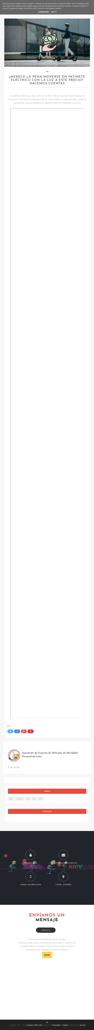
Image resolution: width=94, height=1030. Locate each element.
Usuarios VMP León (34, 1025)
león (27, 799)
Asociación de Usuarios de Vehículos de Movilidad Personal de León (49, 755)
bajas (11, 799)
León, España (63, 884)
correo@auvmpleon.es (63, 863)
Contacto (45, 930)
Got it (54, 12)
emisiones (19, 799)
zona (40, 799)
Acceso (82, 1025)
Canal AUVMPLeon (30, 884)
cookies (65, 1025)
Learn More (43, 12)
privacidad (56, 1025)
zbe (34, 799)
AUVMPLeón (30, 863)
